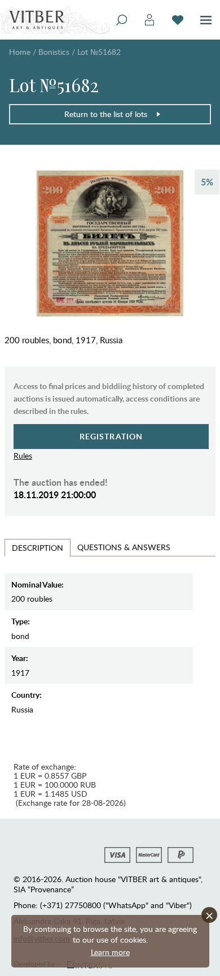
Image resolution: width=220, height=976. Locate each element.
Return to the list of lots (105, 114)
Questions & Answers (123, 547)
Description (37, 547)
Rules (23, 455)
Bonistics (53, 51)
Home (19, 51)
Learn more (110, 952)
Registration (111, 436)
